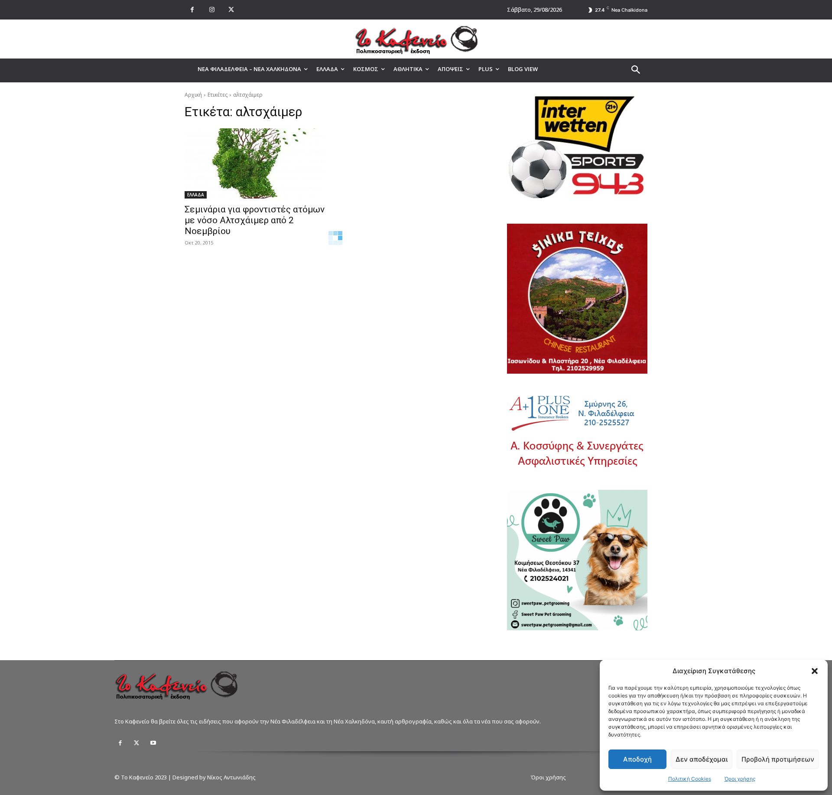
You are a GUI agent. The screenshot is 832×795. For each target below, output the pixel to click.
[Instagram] (211, 9)
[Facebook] (192, 9)
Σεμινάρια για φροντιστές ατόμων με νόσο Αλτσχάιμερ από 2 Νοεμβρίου (255, 220)
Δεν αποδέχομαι (702, 759)
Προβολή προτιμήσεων (777, 759)
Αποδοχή (637, 759)
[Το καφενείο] (416, 39)
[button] (814, 671)
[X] (231, 9)
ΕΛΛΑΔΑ (195, 195)
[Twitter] (136, 743)
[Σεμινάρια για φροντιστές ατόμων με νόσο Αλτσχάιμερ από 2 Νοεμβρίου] (255, 163)
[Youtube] (153, 743)
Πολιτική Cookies (689, 778)
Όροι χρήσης (740, 778)
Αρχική (193, 94)
